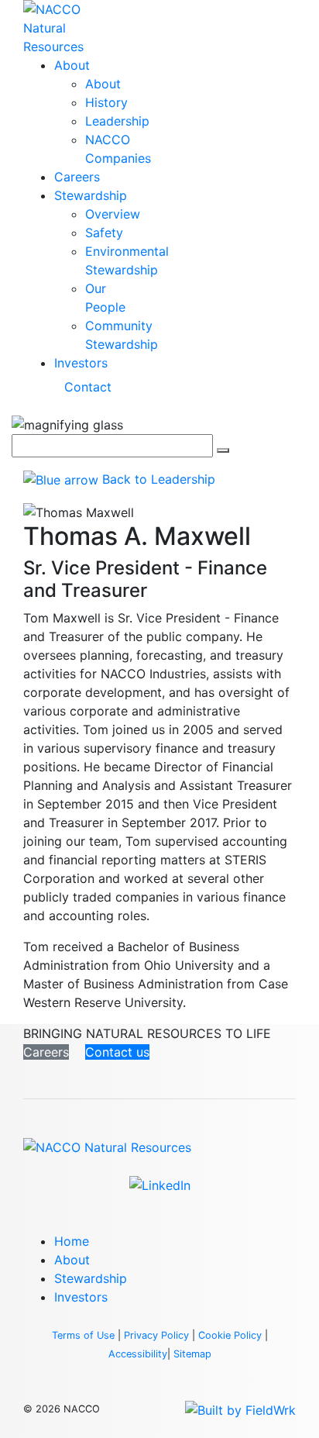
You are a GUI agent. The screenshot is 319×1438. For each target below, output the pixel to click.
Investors (81, 363)
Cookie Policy (230, 1335)
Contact (87, 387)
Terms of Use (83, 1335)
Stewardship (90, 195)
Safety (104, 232)
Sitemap (192, 1354)
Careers (77, 176)
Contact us (117, 1052)
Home (71, 1241)
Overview (112, 214)
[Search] (223, 450)
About (72, 65)
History (106, 102)
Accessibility (137, 1354)
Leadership (117, 121)
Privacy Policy (156, 1335)
